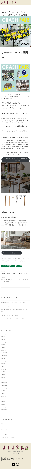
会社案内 (9, 459)
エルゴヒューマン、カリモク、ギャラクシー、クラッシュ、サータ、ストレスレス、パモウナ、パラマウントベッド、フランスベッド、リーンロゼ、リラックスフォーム (15, 260)
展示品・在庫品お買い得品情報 (8, 437)
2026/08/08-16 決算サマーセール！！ (10, 306)
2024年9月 (3, 390)
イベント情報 (19, 265)
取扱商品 (13, 458)
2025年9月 (3, 358)
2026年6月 (3, 339)
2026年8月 (3, 334)
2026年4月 (3, 344)
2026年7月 (3, 336)
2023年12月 (4, 409)
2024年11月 (4, 385)
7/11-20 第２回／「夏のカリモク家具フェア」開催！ (13, 319)
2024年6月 (3, 398)
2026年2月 (3, 347)
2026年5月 (3, 342)
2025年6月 (3, 366)
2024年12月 (4, 382)
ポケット (3, 431)
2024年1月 (3, 407)
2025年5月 (3, 369)
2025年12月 (4, 352)
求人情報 (4, 459)
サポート (23, 458)
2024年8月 (3, 393)
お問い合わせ (15, 459)
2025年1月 (3, 380)
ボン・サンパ (4, 429)
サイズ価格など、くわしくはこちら (11, 253)
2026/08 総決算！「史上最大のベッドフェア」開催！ (13, 302)
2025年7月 (3, 363)
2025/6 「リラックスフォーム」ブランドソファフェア (14, 273)
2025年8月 (3, 361)
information (5, 265)
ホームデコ (12, 265)
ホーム (3, 458)
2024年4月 (3, 404)
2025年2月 (3, 377)
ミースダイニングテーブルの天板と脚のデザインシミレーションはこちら (15, 159)
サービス (18, 458)
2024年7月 (3, 396)
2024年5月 (3, 401)
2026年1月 (3, 350)
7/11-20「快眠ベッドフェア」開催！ (9, 315)
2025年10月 (4, 355)
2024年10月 (4, 388)
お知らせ (8, 458)
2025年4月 (3, 371)
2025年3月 (3, 374)
